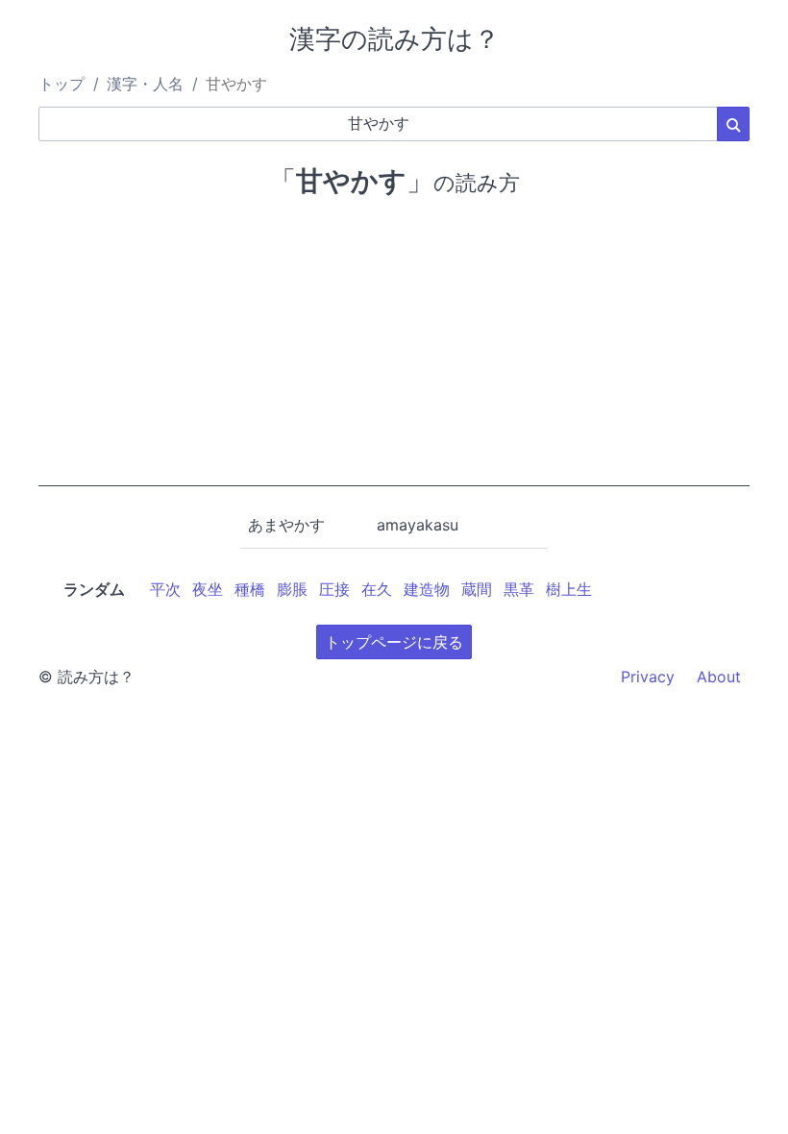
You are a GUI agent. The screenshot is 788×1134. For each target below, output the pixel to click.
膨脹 (292, 589)
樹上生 (569, 589)
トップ (61, 83)
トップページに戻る (394, 642)
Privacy (648, 676)
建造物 (427, 589)
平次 (165, 589)
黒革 (519, 589)
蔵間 (476, 589)
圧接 (334, 589)
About (719, 676)
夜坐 (207, 589)
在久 (376, 589)
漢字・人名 (145, 83)
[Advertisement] (394, 351)
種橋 (249, 589)
